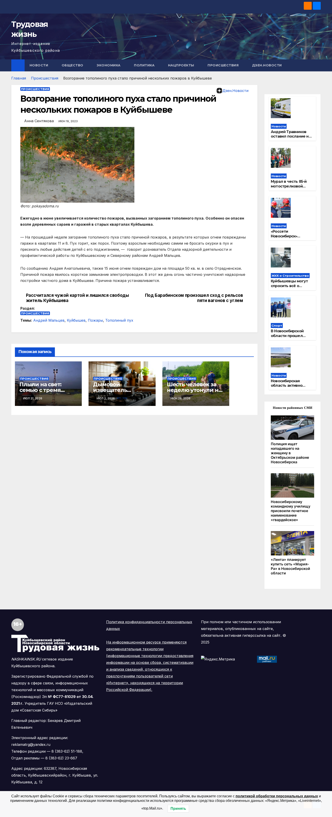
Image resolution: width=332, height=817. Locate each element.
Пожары (95, 320)
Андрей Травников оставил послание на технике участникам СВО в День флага (291, 139)
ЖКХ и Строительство (290, 275)
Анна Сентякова (39, 121)
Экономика (109, 65)
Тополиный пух (119, 320)
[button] (317, 65)
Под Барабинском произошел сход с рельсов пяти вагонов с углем (194, 298)
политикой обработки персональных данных (277, 796)
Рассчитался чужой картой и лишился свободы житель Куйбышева (77, 298)
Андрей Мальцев (49, 320)
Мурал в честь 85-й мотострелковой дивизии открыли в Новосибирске (289, 188)
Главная (18, 78)
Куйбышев (76, 320)
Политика (145, 65)
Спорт (276, 325)
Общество (73, 65)
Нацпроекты (181, 65)
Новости (39, 65)
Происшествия (224, 65)
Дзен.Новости (267, 65)
